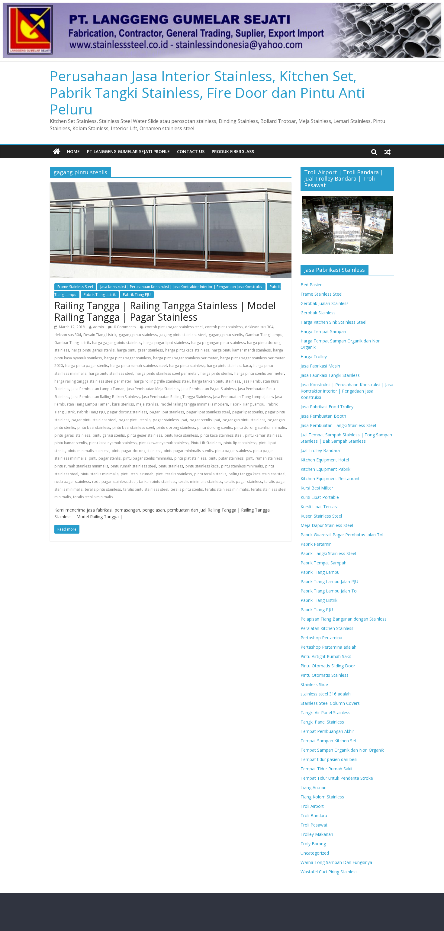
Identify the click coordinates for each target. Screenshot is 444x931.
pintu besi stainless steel (133, 427)
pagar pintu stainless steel (94, 419)
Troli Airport (312, 806)
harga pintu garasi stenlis (93, 350)
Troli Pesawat (314, 825)
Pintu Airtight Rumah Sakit (326, 656)
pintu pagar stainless (233, 450)
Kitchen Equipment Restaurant (330, 478)
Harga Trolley (314, 356)
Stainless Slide (314, 684)
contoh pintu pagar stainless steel (174, 326)
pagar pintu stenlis (134, 419)
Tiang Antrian (314, 787)
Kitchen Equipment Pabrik (325, 469)
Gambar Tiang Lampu (263, 334)
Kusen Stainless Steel (321, 516)
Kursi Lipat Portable (320, 497)
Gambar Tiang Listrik (72, 342)
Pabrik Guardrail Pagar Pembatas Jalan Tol (342, 535)
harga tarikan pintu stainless (216, 381)
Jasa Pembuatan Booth (323, 416)
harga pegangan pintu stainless (218, 342)
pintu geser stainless (144, 435)
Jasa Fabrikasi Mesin (320, 366)
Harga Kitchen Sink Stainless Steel (333, 322)
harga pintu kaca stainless (187, 350)
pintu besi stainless (93, 427)
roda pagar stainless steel (114, 481)
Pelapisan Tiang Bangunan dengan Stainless (344, 619)
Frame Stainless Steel (75, 286)
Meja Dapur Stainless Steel (327, 525)
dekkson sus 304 (259, 326)
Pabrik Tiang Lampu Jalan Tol (329, 591)
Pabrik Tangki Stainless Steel (328, 553)
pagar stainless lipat (170, 419)
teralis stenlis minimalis (93, 496)
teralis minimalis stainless (200, 481)
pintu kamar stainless (263, 435)
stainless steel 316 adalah (326, 694)
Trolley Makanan (317, 834)
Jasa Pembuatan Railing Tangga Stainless (176, 396)
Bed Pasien (312, 284)
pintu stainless (171, 466)
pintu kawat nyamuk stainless (163, 442)
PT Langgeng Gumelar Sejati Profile (128, 151)
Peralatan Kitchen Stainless (327, 628)
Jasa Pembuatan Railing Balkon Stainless (106, 396)
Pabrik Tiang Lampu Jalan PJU (329, 581)
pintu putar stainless (226, 458)
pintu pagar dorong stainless (136, 450)
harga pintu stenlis (216, 373)
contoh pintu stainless (224, 326)
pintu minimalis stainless (88, 450)
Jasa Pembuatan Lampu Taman (98, 388)
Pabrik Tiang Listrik (100, 294)
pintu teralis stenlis (210, 474)
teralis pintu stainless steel (145, 489)
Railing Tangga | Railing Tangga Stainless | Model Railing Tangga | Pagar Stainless (165, 311)
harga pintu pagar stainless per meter (185, 358)
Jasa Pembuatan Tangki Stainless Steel (338, 425)
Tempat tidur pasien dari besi (329, 759)
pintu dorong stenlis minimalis (260, 427)
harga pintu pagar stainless (127, 358)
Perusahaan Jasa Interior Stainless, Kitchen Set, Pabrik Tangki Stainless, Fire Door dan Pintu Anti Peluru (207, 92)
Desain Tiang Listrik (99, 334)
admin (98, 326)
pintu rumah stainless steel (133, 466)
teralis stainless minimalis (227, 489)
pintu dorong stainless (175, 427)
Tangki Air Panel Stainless (325, 712)
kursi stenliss (123, 404)
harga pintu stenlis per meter (259, 373)
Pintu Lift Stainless (206, 442)
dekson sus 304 (67, 334)
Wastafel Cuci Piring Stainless (329, 872)
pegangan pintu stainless (244, 419)
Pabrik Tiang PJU (137, 294)
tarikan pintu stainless (157, 481)
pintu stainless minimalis (242, 466)
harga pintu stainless (186, 365)
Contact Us (190, 151)
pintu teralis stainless (174, 474)
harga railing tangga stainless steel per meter (92, 381)
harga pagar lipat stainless (166, 342)
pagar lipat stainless (167, 412)
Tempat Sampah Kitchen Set (328, 740)
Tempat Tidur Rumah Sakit (327, 769)
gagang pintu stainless (138, 334)
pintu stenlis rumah (137, 474)
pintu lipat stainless (240, 442)
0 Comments (124, 326)
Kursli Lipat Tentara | (321, 506)
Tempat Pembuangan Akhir (327, 731)
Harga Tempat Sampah (323, 331)
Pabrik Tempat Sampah (323, 563)
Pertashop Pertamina (321, 637)
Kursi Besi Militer (317, 488)
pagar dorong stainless (127, 412)
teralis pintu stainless (103, 489)
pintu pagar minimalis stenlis (188, 450)
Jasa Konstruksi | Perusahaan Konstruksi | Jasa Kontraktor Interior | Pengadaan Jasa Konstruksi (181, 286)
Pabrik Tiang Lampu (247, 404)
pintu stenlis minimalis (99, 474)
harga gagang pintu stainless (116, 342)
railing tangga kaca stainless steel (257, 474)
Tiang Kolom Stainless (322, 797)
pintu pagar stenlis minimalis (147, 458)
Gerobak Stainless (318, 313)
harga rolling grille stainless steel (162, 381)
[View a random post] (387, 151)
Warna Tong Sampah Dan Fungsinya (336, 862)
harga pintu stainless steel (111, 373)
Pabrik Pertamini (317, 544)
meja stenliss (147, 404)
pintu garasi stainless (72, 435)
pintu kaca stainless (181, 435)
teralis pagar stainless (243, 481)
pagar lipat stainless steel (208, 412)
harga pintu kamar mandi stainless (241, 350)
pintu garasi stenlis (109, 435)
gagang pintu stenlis (226, 334)
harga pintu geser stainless (140, 350)
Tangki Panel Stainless (322, 722)
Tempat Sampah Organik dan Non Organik (342, 750)
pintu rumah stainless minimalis (81, 466)
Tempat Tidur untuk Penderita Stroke (337, 778)
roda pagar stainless (72, 481)
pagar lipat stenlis (247, 412)
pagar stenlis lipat (205, 419)
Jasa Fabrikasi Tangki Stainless (330, 375)
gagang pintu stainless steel (182, 334)
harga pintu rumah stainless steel (138, 365)
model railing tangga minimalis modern (194, 404)
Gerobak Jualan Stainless (325, 303)
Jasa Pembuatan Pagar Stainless (209, 388)
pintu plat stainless (190, 458)
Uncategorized (315, 853)
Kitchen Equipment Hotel (325, 460)
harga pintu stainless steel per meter (167, 373)
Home (73, 151)
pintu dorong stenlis (214, 427)
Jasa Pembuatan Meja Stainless (153, 388)
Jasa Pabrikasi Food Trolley (327, 406)
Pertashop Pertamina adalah (328, 647)
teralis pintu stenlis (187, 489)
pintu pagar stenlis (105, 458)
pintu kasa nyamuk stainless (113, 442)
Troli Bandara (314, 815)
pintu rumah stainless (264, 458)
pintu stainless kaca (202, 466)
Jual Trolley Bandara (320, 450)
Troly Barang (313, 843)
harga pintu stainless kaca (229, 365)
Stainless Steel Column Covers (330, 703)
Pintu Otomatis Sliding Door (328, 666)
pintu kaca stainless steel (221, 435)
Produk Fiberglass (233, 151)
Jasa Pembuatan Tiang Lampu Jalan (243, 396)
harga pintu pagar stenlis (86, 365)
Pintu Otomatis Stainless (325, 675)
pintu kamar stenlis (70, 442)
